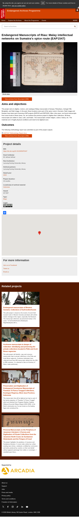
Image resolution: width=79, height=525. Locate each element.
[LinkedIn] (22, 507)
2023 (5, 175)
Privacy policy (6, 495)
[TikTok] (17, 507)
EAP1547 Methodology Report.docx (15, 133)
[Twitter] (3, 507)
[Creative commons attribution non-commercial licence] (7, 205)
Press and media (7, 492)
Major (5, 199)
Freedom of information (9, 502)
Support (4, 486)
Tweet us (6, 268)
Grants (44, 20)
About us (4, 483)
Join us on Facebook (10, 265)
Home (3, 20)
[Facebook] (7, 507)
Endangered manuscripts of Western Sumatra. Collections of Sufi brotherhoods (19, 309)
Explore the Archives (14, 20)
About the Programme (31, 20)
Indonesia (6, 187)
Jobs (3, 489)
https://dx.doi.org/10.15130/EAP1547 (15, 151)
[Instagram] (12, 507)
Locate (4, 212)
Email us (6, 272)
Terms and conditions (9, 499)
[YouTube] (27, 507)
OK (43, 3)
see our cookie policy (19, 5)
